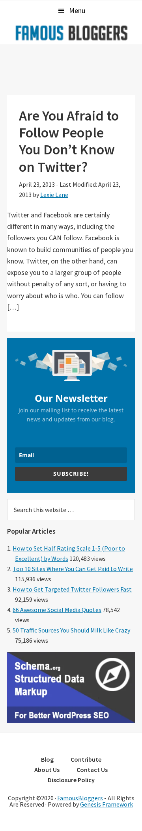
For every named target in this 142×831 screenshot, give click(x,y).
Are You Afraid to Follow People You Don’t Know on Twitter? (69, 141)
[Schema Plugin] (71, 720)
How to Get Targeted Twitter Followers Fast (72, 589)
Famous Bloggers (71, 33)
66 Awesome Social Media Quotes (57, 610)
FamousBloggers (80, 798)
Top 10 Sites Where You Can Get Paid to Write (73, 569)
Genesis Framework (106, 804)
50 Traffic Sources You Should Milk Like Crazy (71, 630)
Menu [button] (77, 10)
